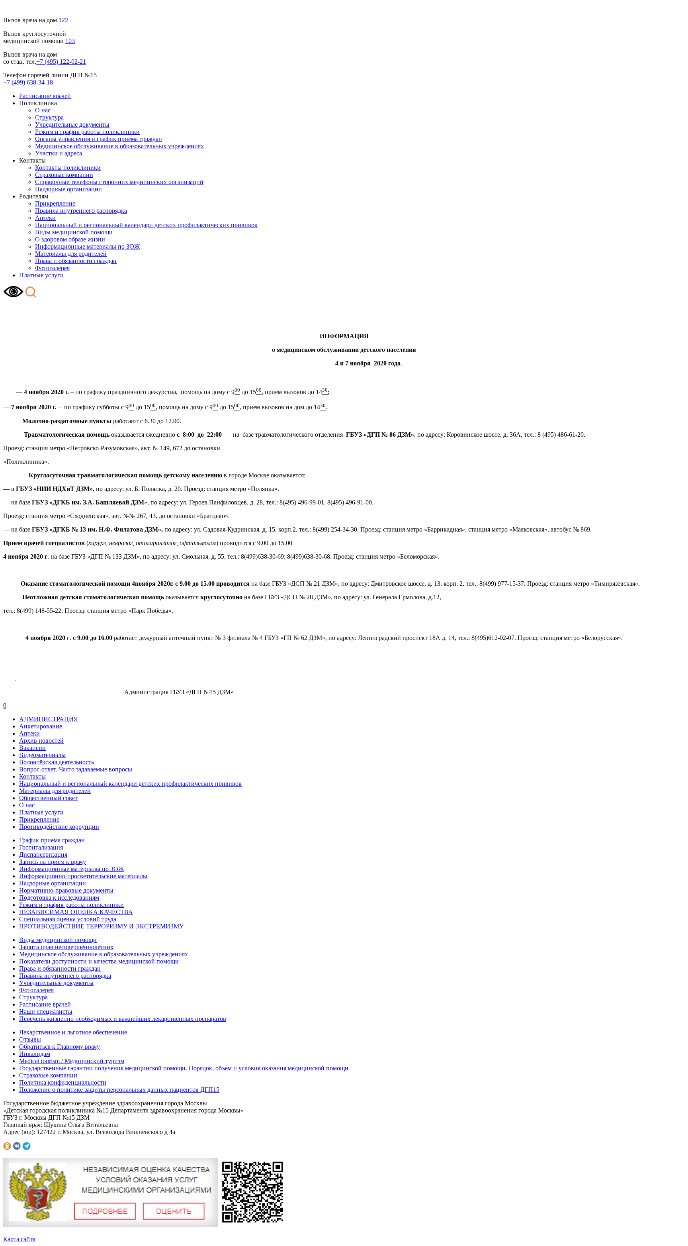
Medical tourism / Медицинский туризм (71, 1061)
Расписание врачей (45, 95)
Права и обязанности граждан (76, 260)
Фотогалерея (52, 268)
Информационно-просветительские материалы (83, 876)
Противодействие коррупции (59, 826)
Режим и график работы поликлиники (87, 131)
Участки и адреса (58, 153)
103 (70, 40)
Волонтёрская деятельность (56, 762)
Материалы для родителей (71, 253)
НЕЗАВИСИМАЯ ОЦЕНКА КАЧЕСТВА (76, 912)
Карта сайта (19, 1239)
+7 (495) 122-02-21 (61, 61)
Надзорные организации (68, 189)
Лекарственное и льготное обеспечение (73, 1032)
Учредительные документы (72, 124)
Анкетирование (40, 726)
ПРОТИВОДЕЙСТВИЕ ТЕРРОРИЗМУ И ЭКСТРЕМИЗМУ (101, 926)
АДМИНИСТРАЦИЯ (48, 719)
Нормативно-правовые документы (66, 890)
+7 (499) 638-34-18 (28, 82)
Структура (49, 117)
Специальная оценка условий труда (67, 919)
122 (63, 20)
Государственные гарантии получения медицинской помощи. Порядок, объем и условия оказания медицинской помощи (183, 1068)
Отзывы (30, 1039)
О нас (43, 110)
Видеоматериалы (42, 755)
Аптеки (45, 217)
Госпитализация (41, 847)
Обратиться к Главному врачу (59, 1046)
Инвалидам (34, 1053)
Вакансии (32, 747)
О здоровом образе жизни (70, 239)
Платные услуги (41, 275)
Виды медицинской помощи (74, 232)
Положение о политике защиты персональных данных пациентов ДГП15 (119, 1089)
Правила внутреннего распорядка (81, 210)
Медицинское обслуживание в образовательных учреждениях (119, 146)
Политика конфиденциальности (62, 1082)
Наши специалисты (45, 1011)
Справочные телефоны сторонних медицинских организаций (119, 182)
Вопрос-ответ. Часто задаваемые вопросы (75, 769)
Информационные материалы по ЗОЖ (87, 246)
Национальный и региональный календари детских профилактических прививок (146, 225)
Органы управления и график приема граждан (98, 138)
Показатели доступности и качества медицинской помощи (99, 961)
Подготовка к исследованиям (59, 897)
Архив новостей (41, 740)
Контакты (32, 776)
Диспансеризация (43, 854)
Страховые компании (64, 174)
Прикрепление (55, 203)
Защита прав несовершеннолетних (66, 947)
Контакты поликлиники (68, 167)
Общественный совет (48, 798)
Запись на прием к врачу (52, 861)
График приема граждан (52, 840)
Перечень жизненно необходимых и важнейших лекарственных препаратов (122, 1018)
